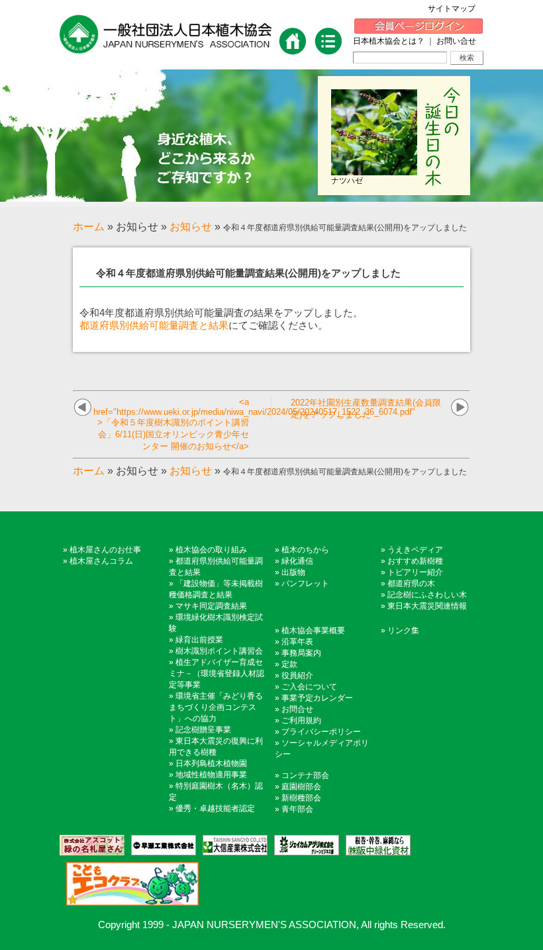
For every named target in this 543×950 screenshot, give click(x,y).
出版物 (293, 572)
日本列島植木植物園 (211, 763)
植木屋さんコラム (101, 561)
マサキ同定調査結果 (211, 606)
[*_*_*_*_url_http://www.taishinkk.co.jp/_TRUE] (232, 845)
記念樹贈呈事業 (203, 729)
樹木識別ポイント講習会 (219, 651)
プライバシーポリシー (321, 731)
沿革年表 (297, 641)
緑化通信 (297, 561)
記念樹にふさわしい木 (427, 594)
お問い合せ (456, 41)
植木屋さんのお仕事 (105, 549)
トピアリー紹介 (415, 572)
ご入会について (309, 686)
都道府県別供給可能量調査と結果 (153, 325)
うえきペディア (415, 549)
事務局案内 (301, 653)
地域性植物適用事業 (211, 774)
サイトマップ (455, 8)
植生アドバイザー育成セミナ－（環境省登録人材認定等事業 (216, 673)
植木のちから (305, 549)
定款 (289, 664)
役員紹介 (297, 675)
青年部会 (297, 809)
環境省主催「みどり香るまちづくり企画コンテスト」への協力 (216, 707)
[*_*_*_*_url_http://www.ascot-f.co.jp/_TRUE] (92, 845)
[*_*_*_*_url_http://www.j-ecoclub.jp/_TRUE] (129, 884)
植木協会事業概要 (313, 630)
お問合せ (297, 709)
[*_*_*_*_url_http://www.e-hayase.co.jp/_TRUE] (160, 845)
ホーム (89, 226)
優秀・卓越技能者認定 (215, 808)
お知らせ (191, 226)
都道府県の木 (411, 583)
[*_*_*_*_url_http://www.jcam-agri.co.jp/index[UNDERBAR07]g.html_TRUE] (303, 845)
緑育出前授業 (199, 639)
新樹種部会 (301, 797)
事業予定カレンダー (317, 698)
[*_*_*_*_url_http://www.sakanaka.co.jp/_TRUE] (375, 845)
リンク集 (403, 630)
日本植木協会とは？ (388, 41)
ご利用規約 (301, 720)
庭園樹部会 (301, 786)
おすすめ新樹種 (415, 561)
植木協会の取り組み (211, 549)
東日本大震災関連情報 (427, 606)
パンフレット (305, 583)
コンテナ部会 (305, 775)
